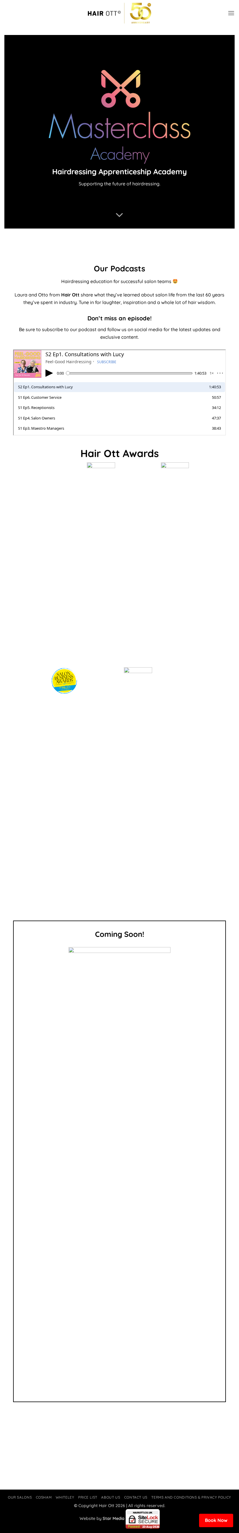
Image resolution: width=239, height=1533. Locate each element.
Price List (87, 1497)
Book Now (216, 1520)
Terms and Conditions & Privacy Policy (191, 1497)
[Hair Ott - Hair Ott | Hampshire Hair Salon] (119, 13)
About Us (110, 1497)
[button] (231, 13)
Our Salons (20, 1497)
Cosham (44, 1497)
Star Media (113, 1518)
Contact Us (135, 1497)
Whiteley (65, 1497)
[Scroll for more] (119, 215)
